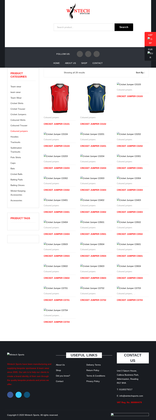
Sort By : (140, 72)
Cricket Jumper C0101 (57, 124)
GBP (148, 39)
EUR (148, 53)
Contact (59, 381)
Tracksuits (15, 142)
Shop (58, 370)
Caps (13, 163)
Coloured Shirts (18, 120)
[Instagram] (97, 54)
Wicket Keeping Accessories (18, 193)
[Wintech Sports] (78, 11)
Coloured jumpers (51, 117)
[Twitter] (88, 54)
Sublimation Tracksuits (16, 150)
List (53, 72)
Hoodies (14, 136)
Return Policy (92, 370)
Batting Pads (17, 179)
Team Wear (16, 98)
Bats (13, 168)
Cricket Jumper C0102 (93, 124)
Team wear (16, 86)
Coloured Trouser (19, 125)
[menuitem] (56, 63)
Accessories (16, 200)
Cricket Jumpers (18, 114)
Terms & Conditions (95, 376)
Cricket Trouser (18, 109)
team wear (16, 92)
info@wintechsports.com (131, 396)
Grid (48, 72)
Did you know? (63, 376)
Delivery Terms (93, 365)
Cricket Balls (16, 174)
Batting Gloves (18, 185)
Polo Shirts (16, 157)
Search (123, 27)
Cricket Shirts (17, 103)
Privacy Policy (93, 381)
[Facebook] (80, 54)
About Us (60, 365)
